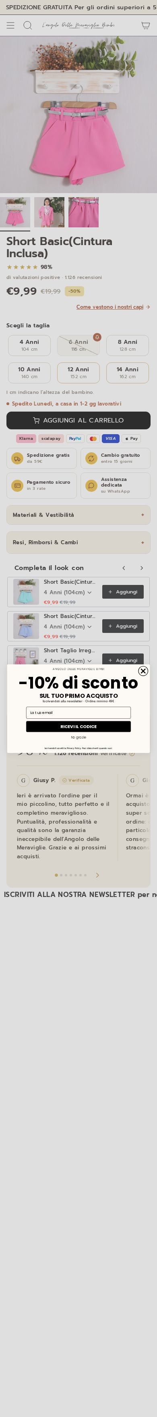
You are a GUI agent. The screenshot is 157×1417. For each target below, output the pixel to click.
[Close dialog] (143, 671)
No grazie (78, 737)
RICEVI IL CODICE (78, 726)
